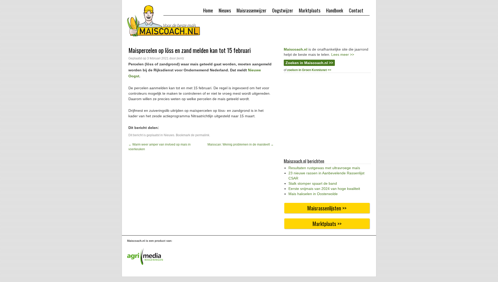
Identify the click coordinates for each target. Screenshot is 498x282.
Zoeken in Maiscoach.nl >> (309, 63)
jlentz (180, 58)
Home (208, 10)
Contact (356, 10)
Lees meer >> (342, 54)
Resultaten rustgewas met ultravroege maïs (324, 168)
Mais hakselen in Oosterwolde (313, 194)
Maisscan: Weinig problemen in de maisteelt (241, 144)
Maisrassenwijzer (251, 10)
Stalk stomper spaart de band (312, 183)
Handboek (334, 10)
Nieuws (225, 10)
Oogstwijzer (282, 10)
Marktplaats (309, 10)
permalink (202, 135)
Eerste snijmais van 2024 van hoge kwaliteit (324, 189)
